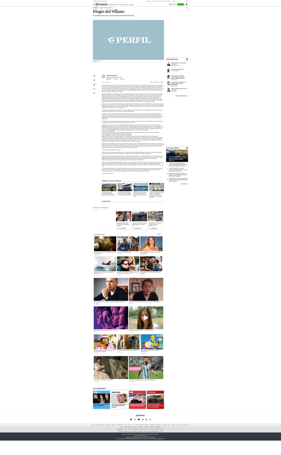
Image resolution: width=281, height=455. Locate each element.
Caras (158, 1)
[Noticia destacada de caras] (137, 392)
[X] (135, 419)
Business (149, 1)
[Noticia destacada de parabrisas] (155, 392)
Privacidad (141, 431)
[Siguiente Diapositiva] (163, 222)
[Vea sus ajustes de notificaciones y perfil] (186, 4)
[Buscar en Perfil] (186, 1)
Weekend (131, 427)
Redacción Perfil (112, 75)
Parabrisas (140, 427)
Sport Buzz (152, 429)
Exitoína (162, 1)
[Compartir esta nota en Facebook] (94, 76)
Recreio (157, 429)
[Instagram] (143, 419)
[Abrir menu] (94, 4)
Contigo (129, 429)
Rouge (145, 427)
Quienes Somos (127, 431)
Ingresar (173, 4)
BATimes (152, 427)
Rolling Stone (146, 429)
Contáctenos (134, 431)
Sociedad (131, 4)
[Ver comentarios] (187, 8)
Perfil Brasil (168, 1)
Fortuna (135, 427)
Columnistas (172, 59)
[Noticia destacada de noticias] (101, 392)
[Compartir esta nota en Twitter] (94, 80)
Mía (148, 427)
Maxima (162, 429)
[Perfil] (102, 389)
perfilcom (110, 79)
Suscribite (181, 4)
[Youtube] (139, 419)
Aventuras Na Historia (137, 429)
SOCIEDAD (95, 7)
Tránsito (161, 431)
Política (120, 4)
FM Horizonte (157, 427)
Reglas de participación (153, 431)
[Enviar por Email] (94, 89)
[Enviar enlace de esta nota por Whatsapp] (94, 84)
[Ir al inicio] (101, 4)
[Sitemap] (150, 419)
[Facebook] (131, 420)
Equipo (145, 431)
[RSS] (146, 419)
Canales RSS (120, 431)
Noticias (153, 1)
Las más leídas (172, 148)
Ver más (183, 183)
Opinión (126, 4)
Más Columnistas (180, 95)
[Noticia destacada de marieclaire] (119, 392)
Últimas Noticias (113, 4)
